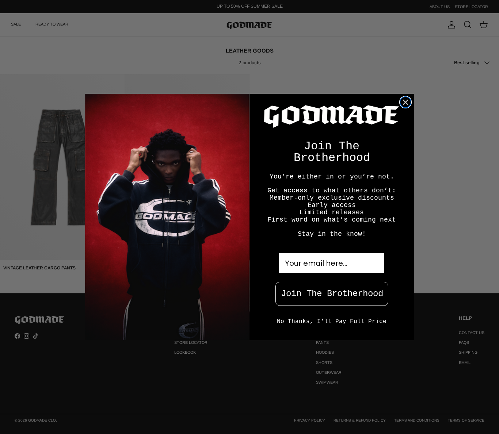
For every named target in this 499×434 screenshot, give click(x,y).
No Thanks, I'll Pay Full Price (331, 321)
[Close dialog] (405, 102)
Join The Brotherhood (332, 294)
